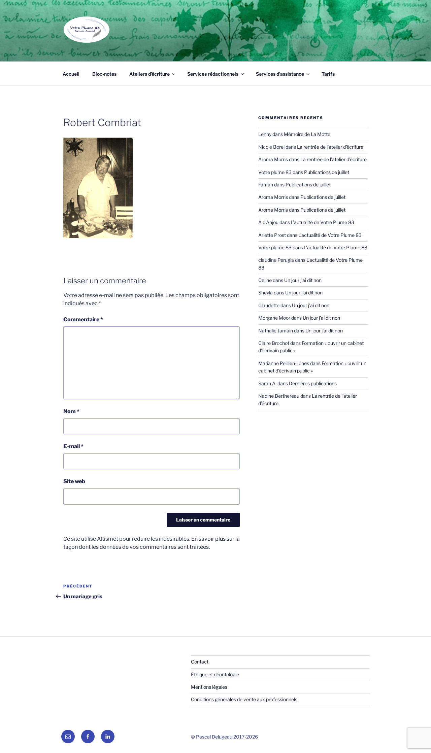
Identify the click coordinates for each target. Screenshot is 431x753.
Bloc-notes (104, 74)
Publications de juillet (326, 172)
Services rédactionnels (212, 74)
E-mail (73, 446)
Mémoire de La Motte (307, 134)
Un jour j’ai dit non (303, 280)
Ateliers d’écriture (149, 74)
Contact (199, 662)
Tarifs (328, 74)
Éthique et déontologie (215, 674)
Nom (71, 411)
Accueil (71, 74)
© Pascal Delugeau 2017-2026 (224, 737)
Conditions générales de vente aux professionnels (244, 699)
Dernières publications (313, 383)
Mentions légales (209, 687)
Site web (74, 481)
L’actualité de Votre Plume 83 (322, 222)
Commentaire (83, 319)
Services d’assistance (280, 74)
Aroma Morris (273, 197)
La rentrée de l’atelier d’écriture (330, 147)
